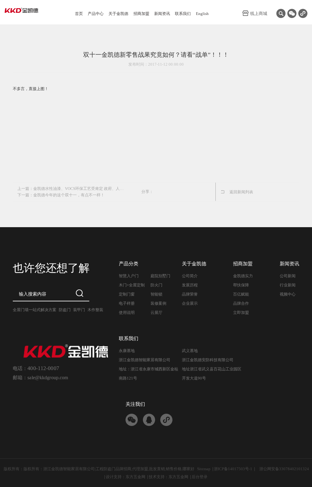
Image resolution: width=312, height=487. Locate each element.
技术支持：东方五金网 (168, 476)
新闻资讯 (162, 13)
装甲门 (79, 309)
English (202, 13)
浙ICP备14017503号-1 (233, 469)
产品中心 (96, 13)
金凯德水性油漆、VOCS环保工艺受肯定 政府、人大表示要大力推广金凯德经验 (80, 188)
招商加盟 (141, 13)
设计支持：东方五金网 (125, 476)
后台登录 (199, 476)
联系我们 (183, 13)
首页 (79, 13)
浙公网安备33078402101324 (284, 469)
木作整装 (95, 309)
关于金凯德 (118, 13)
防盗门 (65, 309)
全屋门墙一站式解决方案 (34, 309)
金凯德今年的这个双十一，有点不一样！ (69, 195)
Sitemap (204, 469)
